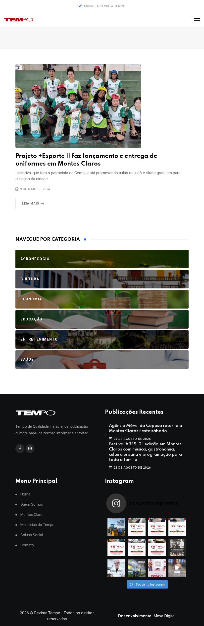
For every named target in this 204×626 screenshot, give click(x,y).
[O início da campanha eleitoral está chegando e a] (177, 527)
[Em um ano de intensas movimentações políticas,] (116, 568)
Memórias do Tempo (37, 525)
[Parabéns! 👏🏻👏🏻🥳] (157, 568)
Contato (27, 545)
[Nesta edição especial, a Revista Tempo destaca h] (116, 527)
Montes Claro (31, 515)
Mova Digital (146, 616)
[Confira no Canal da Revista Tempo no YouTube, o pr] (157, 547)
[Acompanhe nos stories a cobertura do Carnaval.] (177, 568)
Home (25, 494)
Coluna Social (31, 535)
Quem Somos (31, 504)
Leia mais (30, 203)
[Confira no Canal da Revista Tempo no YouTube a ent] (137, 527)
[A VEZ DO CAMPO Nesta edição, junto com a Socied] (177, 547)
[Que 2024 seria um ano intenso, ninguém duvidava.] (137, 568)
